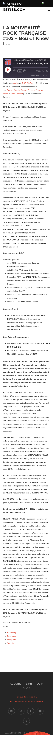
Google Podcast (28, 90)
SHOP (26, 688)
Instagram (11, 640)
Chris (15, 83)
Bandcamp (11, 633)
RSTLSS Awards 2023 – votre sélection (26, 701)
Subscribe (35, 75)
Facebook (11, 636)
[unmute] (43, 3)
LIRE (29, 683)
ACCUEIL (15, 683)
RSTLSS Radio (28, 83)
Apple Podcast (16, 94)
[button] (49, 9)
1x (20, 71)
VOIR (40, 683)
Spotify (17, 90)
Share (45, 75)
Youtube (10, 643)
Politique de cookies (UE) (26, 697)
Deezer (10, 90)
